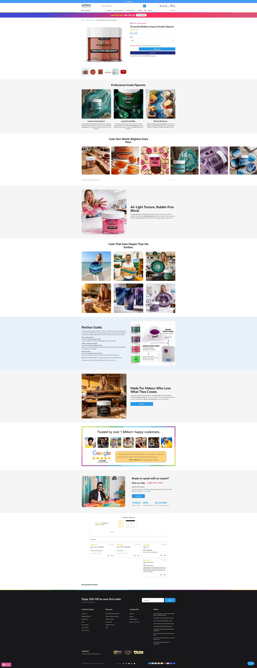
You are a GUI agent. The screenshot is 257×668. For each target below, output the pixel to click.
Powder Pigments (90, 20)
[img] (93, 544)
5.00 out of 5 (105, 523)
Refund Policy (85, 619)
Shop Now (142, 404)
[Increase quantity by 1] (137, 49)
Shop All (109, 10)
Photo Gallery (109, 622)
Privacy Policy (85, 627)
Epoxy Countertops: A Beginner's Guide (162, 620)
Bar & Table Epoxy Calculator (112, 613)
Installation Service (110, 624)
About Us (132, 613)
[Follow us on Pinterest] (134, 663)
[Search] (144, 5)
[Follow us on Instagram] (126, 663)
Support (150, 10)
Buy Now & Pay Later (135, 622)
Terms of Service (85, 630)
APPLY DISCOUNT (141, 15)
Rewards (140, 10)
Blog (145, 10)
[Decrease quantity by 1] (131, 49)
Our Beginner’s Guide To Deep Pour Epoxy (163, 618)
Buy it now (152, 53)
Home (83, 20)
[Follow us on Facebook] (123, 663)
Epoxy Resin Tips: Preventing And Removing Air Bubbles (163, 629)
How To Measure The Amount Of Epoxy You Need (163, 634)
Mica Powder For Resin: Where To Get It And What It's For (163, 638)
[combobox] (121, 5)
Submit (170, 600)
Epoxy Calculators (118, 10)
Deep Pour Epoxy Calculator (112, 616)
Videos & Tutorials (110, 619)
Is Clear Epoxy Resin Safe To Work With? (163, 626)
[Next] (124, 45)
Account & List (165, 6)
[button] (133, 29)
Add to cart (157, 49)
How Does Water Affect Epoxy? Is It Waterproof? (161, 643)
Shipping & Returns (86, 616)
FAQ (83, 622)
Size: (131, 37)
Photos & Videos (130, 10)
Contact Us (144, 491)
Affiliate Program (133, 619)
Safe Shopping (85, 624)
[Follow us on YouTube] (129, 663)
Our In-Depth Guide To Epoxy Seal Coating (163, 623)
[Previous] (84, 45)
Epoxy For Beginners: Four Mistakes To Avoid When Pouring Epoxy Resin (163, 614)
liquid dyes (113, 360)
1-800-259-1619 (85, 653)
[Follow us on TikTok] (131, 663)
